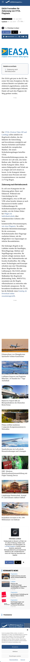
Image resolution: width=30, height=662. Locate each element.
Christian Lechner (13, 28)
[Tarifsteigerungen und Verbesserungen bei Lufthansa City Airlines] (6, 602)
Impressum (23, 659)
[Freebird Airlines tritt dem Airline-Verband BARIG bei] (6, 576)
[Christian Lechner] (3, 28)
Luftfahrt (13, 581)
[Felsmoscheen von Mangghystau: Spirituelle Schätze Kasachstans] (15, 345)
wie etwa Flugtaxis (9, 226)
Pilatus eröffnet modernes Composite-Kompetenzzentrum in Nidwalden (14, 427)
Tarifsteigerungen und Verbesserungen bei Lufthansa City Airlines (17, 603)
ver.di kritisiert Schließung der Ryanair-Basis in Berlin (19, 595)
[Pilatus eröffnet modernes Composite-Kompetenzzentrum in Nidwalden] (15, 416)
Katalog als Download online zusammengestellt (14, 293)
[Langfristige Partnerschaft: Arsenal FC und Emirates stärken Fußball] (15, 486)
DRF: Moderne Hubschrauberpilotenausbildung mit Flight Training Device (14, 473)
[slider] (10, 36)
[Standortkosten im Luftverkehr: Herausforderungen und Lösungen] (15, 440)
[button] (27, 630)
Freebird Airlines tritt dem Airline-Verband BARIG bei (18, 576)
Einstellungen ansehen (15, 656)
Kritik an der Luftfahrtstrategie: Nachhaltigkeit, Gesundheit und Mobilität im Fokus (19, 586)
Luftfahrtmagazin (10, 546)
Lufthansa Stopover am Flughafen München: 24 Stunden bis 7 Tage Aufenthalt (14, 378)
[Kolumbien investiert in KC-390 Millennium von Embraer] (15, 509)
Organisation (7, 18)
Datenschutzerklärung (13, 659)
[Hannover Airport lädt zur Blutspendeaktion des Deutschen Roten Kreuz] (15, 392)
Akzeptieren (15, 647)
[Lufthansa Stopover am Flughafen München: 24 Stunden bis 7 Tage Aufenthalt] (15, 367)
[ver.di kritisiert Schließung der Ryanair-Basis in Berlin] (6, 595)
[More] (20, 32)
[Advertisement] (15, 114)
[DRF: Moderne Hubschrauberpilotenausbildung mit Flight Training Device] (15, 462)
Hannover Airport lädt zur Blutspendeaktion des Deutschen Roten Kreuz (13, 403)
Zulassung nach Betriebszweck (11, 70)
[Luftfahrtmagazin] (12, 1)
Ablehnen (15, 651)
